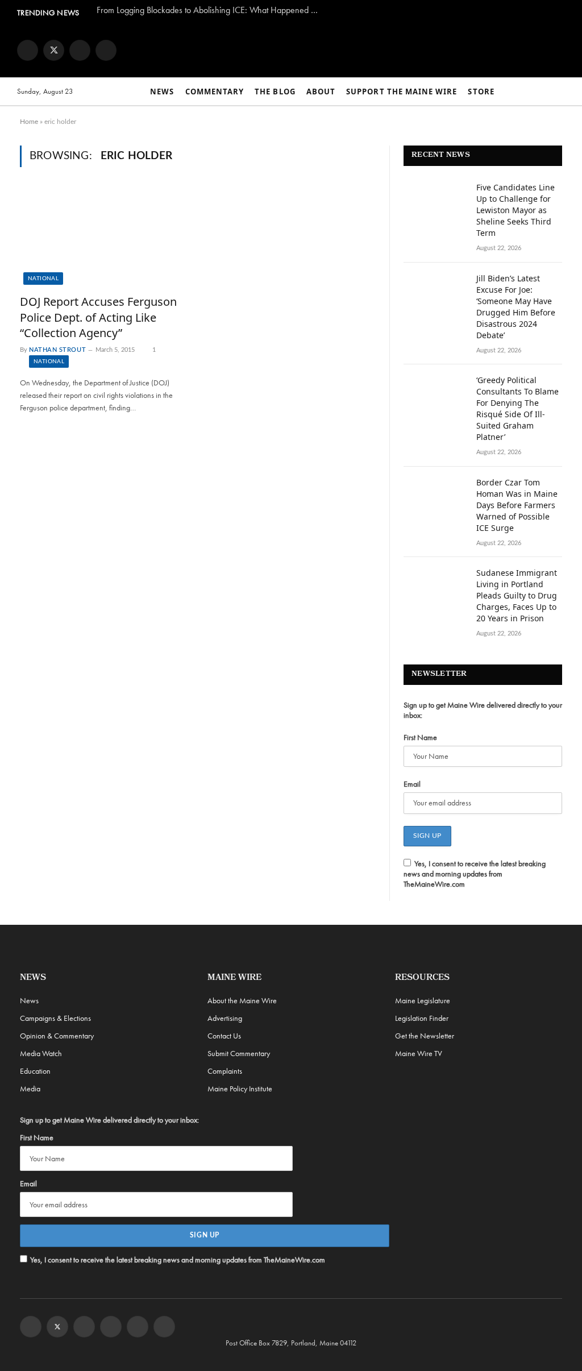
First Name (420, 737)
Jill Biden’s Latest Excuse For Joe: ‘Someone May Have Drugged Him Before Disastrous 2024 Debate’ (515, 306)
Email (412, 784)
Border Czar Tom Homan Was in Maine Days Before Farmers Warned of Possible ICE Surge (517, 505)
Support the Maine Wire (401, 91)
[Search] (560, 92)
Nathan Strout (57, 350)
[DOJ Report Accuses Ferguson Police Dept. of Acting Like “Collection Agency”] (104, 237)
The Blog (275, 91)
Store (481, 91)
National (43, 278)
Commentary (214, 91)
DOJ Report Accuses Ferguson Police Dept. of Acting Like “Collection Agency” (98, 317)
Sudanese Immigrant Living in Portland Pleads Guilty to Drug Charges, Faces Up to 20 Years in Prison (516, 595)
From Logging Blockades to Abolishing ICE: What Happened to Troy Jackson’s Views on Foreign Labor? (210, 10)
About (320, 91)
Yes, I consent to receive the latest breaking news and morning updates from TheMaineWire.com (475, 873)
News (162, 91)
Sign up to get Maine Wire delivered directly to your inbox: (483, 710)
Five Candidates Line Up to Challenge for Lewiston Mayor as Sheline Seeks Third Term (515, 210)
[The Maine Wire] (331, 50)
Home (29, 121)
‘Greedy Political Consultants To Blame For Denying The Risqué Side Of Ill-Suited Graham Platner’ (517, 408)
